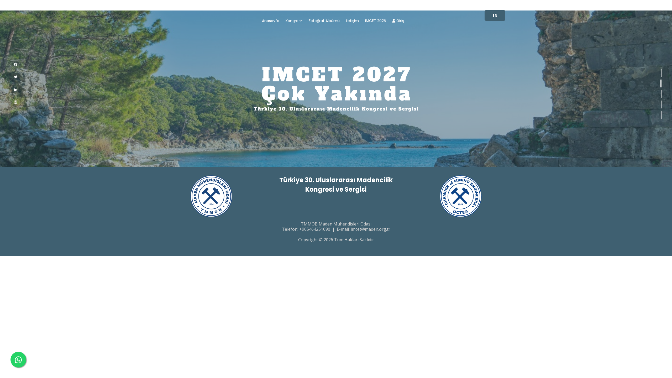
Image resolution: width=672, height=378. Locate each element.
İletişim (352, 21)
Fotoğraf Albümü (324, 21)
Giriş (399, 21)
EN (494, 15)
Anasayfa (270, 21)
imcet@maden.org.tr (370, 229)
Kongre (292, 21)
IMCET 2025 (375, 21)
